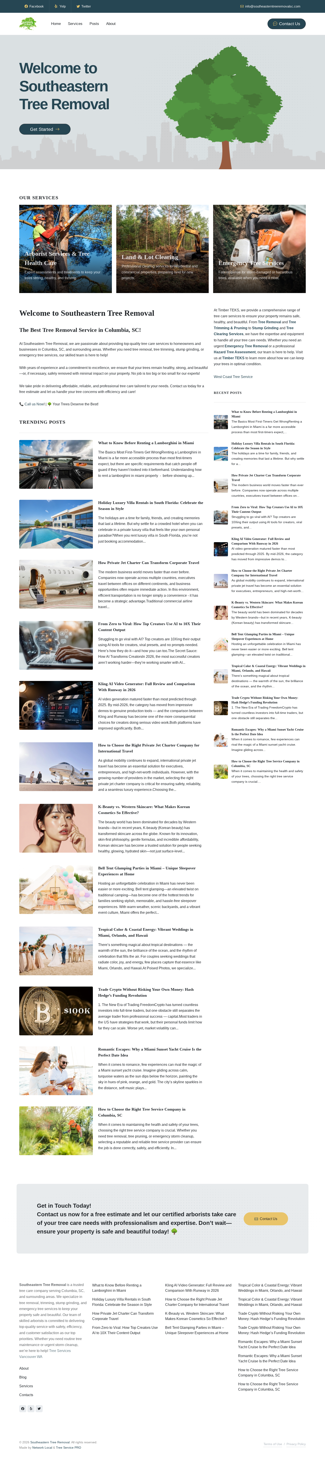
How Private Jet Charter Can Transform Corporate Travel (148, 562)
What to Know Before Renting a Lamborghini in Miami (146, 443)
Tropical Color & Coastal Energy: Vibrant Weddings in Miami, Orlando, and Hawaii (270, 1287)
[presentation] (310, 249)
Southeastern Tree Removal (50, 1442)
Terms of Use (273, 1444)
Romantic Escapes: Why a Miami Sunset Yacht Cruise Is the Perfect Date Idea (270, 1344)
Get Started (42, 129)
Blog (23, 1377)
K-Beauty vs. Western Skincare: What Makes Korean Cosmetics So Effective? (196, 1316)
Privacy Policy (296, 1444)
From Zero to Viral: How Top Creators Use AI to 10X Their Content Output (125, 1330)
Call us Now (34, 404)
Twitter (85, 6)
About (24, 1368)
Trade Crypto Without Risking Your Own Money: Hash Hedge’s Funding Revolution (271, 1316)
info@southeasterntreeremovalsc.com (272, 6)
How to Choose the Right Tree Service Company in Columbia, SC (268, 1372)
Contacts (26, 1395)
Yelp (62, 6)
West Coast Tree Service (233, 377)
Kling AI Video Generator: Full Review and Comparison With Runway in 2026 (198, 1287)
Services (26, 1386)
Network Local (42, 1447)
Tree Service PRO (68, 1447)
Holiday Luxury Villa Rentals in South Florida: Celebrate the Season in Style (122, 1302)
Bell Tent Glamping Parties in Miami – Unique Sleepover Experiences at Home (196, 1330)
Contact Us (268, 1219)
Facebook (36, 6)
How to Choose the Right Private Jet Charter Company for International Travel (197, 1302)
